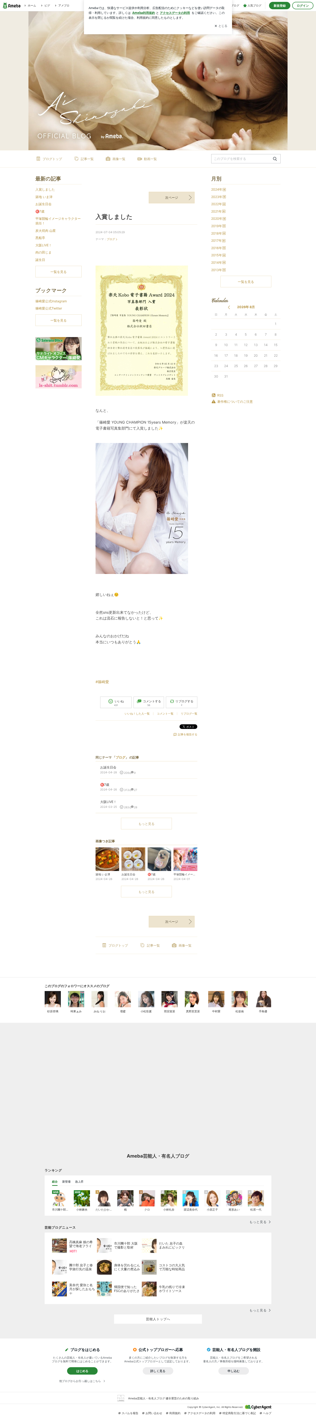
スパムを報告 (130, 1413)
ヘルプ (267, 1413)
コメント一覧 (165, 713)
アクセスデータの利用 (201, 1413)
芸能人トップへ (158, 1319)
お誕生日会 (43, 204)
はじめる (82, 1371)
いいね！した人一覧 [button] (137, 713)
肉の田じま (43, 252)
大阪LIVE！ (43, 245)
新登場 (66, 1181)
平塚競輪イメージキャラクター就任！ (58, 221)
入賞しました (114, 216)
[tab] (55, 1182)
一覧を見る (246, 282)
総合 (55, 1181)
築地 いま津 (44, 197)
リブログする (184, 702)
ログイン (303, 5)
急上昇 (79, 1181)
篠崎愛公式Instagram (51, 301)
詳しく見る (157, 1371)
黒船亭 (40, 238)
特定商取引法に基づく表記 (239, 1413)
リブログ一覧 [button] (189, 713)
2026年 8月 (246, 307)
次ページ (171, 197)
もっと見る (146, 824)
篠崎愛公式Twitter (48, 308)
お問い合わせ (154, 1413)
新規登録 (280, 5)
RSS (220, 395)
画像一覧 (118, 159)
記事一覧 (87, 159)
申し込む (234, 1371)
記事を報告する (187, 734)
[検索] (275, 159)
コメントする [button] (152, 702)
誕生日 (40, 260)
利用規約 (174, 1413)
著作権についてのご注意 (235, 401)
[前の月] (229, 307)
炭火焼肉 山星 (45, 230)
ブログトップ (52, 159)
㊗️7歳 (39, 211)
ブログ (111, 239)
